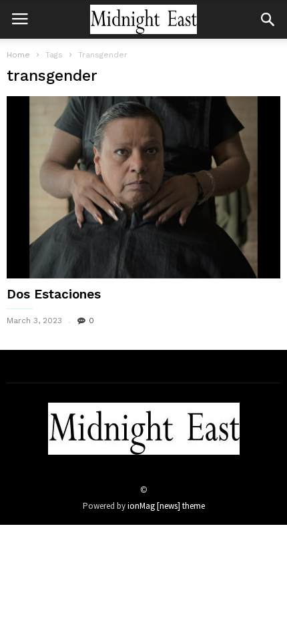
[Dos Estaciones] (143, 187)
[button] (267, 19)
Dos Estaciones (54, 294)
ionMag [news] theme (166, 505)
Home (18, 54)
